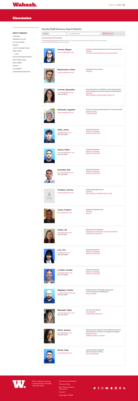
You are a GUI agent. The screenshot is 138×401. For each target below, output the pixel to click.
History (16, 66)
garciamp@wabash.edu (66, 152)
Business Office (91, 111)
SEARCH (111, 5)
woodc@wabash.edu (65, 353)
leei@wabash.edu (64, 253)
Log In (16, 54)
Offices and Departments (22, 57)
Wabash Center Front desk (95, 335)
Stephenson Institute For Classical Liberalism (101, 231)
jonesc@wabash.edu (65, 213)
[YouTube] (107, 388)
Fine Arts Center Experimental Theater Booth (102, 53)
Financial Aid (90, 312)
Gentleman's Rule (19, 60)
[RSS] (124, 388)
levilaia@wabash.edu (65, 273)
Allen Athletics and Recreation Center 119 (100, 95)
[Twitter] (94, 388)
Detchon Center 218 (93, 153)
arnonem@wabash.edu (66, 52)
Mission (15, 45)
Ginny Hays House (92, 354)
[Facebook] (98, 388)
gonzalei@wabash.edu (65, 173)
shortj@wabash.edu (65, 333)
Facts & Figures (18, 42)
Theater (89, 51)
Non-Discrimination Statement (67, 388)
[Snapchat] (111, 388)
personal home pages (51, 40)
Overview (16, 36)
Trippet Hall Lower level (94, 313)
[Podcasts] (120, 388)
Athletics (89, 71)
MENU (120, 5)
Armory (88, 213)
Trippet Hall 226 (91, 113)
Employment (17, 63)
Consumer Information (21, 72)
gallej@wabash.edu (64, 132)
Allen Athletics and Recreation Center (99, 193)
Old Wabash (17, 69)
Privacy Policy (64, 384)
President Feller (19, 39)
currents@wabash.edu (65, 92)
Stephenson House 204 (94, 233)
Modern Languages (93, 131)
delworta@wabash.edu (66, 112)
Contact (62, 392)
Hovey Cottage (91, 293)
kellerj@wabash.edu (65, 233)
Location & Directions (21, 48)
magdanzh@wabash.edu (66, 293)
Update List (109, 33)
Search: (45, 33)
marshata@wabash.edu (66, 313)
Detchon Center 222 (93, 133)
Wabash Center (91, 333)
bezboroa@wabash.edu (66, 72)
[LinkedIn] (116, 388)
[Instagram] (102, 388)
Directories (17, 51)
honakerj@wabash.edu (66, 193)
